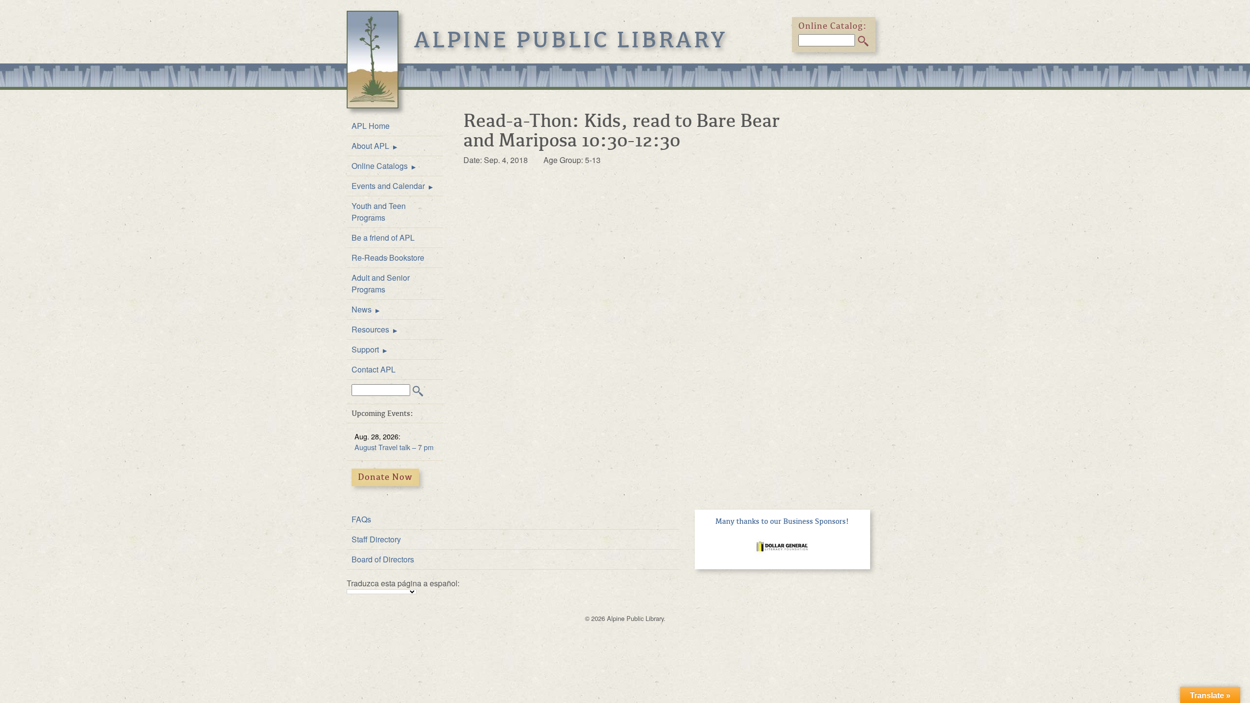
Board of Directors (383, 559)
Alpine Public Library (571, 40)
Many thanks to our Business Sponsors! (782, 521)
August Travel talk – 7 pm (394, 447)
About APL (370, 145)
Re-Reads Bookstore (388, 257)
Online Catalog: (832, 26)
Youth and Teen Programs (379, 211)
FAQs (361, 519)
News (362, 309)
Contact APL (374, 369)
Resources (370, 329)
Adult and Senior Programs (381, 283)
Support (365, 349)
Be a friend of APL (383, 237)
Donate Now (385, 477)
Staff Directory (376, 539)
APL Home (371, 125)
